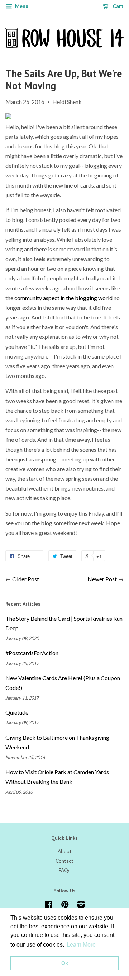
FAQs (64, 870)
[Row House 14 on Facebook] (48, 906)
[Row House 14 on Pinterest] (65, 906)
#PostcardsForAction (31, 652)
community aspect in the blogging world (63, 297)
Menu (21, 6)
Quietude (16, 712)
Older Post (25, 578)
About (65, 851)
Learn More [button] (81, 945)
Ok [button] (64, 963)
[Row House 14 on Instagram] (81, 906)
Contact (64, 861)
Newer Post (102, 578)
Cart (117, 6)
